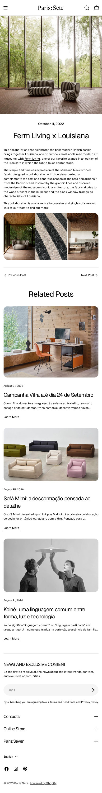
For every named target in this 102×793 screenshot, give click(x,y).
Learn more (11, 417)
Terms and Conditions (62, 702)
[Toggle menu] (5, 8)
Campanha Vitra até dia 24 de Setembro (48, 394)
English (8, 757)
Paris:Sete (21, 783)
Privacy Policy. (89, 702)
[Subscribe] (93, 690)
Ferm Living (32, 159)
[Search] (87, 8)
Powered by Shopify (43, 783)
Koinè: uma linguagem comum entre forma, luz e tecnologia (44, 613)
